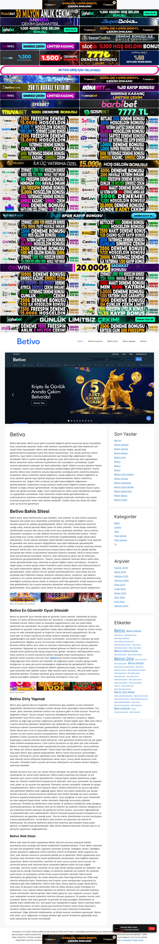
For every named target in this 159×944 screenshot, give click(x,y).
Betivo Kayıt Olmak (120, 670)
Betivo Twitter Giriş (128, 686)
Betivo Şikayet (129, 341)
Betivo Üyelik (120, 500)
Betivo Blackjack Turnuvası (122, 644)
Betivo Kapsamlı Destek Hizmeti (124, 667)
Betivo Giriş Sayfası (124, 474)
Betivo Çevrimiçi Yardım (121, 699)
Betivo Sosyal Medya (120, 682)
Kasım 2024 (120, 593)
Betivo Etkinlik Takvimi (135, 654)
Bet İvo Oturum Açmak (121, 712)
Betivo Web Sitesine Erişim (122, 689)
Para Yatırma (120, 540)
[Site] (39, 120)
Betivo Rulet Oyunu (133, 676)
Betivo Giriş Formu (141, 659)
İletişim (143, 341)
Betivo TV (117, 686)
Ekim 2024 (119, 597)
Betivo (80, 341)
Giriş (116, 531)
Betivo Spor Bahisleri (135, 682)
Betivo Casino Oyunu (126, 650)
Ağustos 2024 (121, 606)
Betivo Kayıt (139, 667)
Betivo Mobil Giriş (123, 491)
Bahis (117, 523)
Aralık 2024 (120, 589)
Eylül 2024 (119, 601)
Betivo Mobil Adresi (133, 673)
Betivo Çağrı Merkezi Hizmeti (123, 696)
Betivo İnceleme (95, 341)
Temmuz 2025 (121, 580)
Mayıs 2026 (120, 572)
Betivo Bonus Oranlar (120, 648)
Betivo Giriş (112, 341)
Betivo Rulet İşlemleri (121, 679)
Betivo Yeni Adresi (124, 692)
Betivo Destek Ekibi (120, 654)
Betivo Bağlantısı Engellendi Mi (124, 641)
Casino (117, 527)
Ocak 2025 (119, 585)
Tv (115, 544)
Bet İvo (117, 440)
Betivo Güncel (121, 449)
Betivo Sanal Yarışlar (135, 679)
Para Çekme (120, 536)
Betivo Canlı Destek (124, 487)
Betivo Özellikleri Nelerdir (122, 702)
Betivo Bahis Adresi (130, 635)
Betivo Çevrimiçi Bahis (141, 696)
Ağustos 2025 (121, 576)
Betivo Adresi (121, 453)
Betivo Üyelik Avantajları (122, 705)
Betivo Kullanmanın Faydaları (136, 670)
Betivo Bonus (120, 495)
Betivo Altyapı (121, 478)
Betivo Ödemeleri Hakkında (139, 699)
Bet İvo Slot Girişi (134, 712)
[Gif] (79, 164)
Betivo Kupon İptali (120, 673)
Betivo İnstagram (122, 483)
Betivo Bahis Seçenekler (121, 638)
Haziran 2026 (121, 568)
